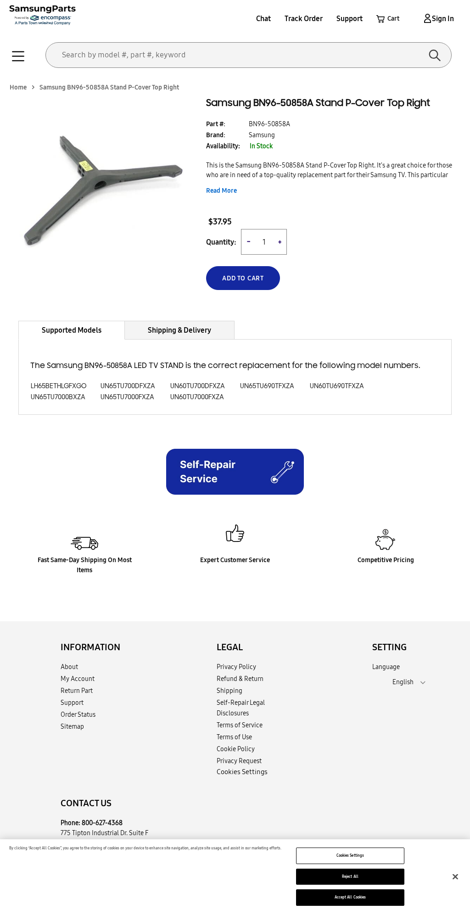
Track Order (304, 18)
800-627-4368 (102, 822)
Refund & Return (240, 678)
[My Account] (426, 18)
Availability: (223, 146)
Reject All (350, 876)
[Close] (455, 876)
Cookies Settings (350, 855)
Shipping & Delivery (179, 330)
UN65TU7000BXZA (58, 397)
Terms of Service (240, 725)
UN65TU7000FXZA (127, 397)
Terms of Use (234, 737)
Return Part (77, 690)
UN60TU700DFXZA (197, 386)
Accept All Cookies (350, 897)
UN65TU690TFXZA (267, 386)
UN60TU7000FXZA (197, 397)
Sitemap (72, 726)
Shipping (229, 690)
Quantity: (221, 242)
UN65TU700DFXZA (128, 386)
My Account (78, 678)
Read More (221, 190)
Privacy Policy (236, 666)
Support (349, 18)
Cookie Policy (236, 748)
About (69, 666)
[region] (235, 877)
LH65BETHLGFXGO (59, 386)
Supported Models (71, 330)
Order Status (78, 714)
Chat (263, 18)
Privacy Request (239, 760)
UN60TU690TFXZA (337, 386)
